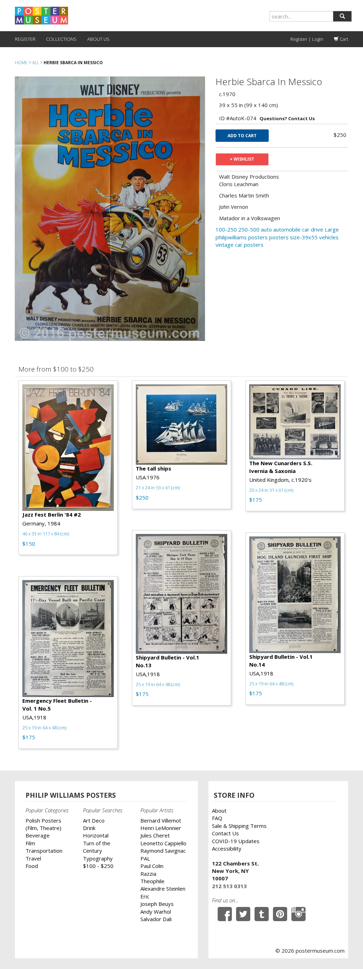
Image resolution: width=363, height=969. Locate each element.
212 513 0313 (229, 886)
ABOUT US (98, 39)
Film (30, 843)
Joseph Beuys (157, 903)
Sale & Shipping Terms (239, 825)
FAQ (217, 818)
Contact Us (225, 833)
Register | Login (306, 39)
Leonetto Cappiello (163, 843)
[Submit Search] (342, 16)
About (219, 810)
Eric (144, 896)
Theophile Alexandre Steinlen (162, 885)
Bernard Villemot (160, 820)
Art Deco (94, 820)
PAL (145, 858)
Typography (98, 858)
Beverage (38, 835)
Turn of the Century (96, 847)
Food (32, 865)
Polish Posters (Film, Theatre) (43, 824)
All (35, 63)
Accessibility (226, 848)
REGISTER (25, 39)
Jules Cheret (155, 835)
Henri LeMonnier (160, 827)
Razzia (148, 873)
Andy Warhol (155, 911)
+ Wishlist (242, 159)
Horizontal (95, 835)
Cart (343, 39)
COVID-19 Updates (235, 841)
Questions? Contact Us (287, 118)
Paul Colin (151, 865)
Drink (89, 827)
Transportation (44, 850)
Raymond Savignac (163, 850)
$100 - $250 (98, 865)
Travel (33, 858)
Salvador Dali (156, 919)
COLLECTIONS (61, 39)
